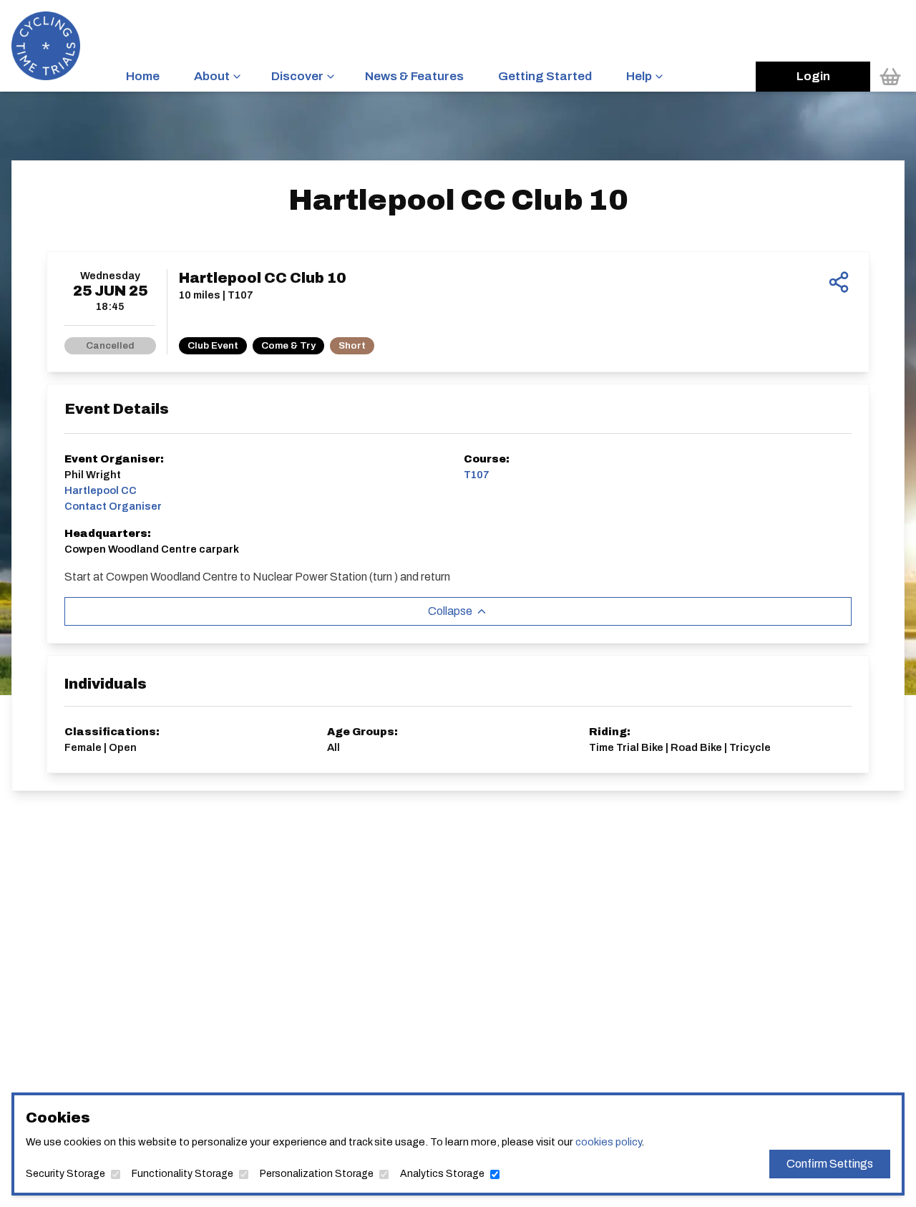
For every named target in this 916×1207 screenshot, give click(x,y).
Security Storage (65, 1173)
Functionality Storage (182, 1173)
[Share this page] (839, 282)
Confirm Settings (829, 1164)
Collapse (450, 611)
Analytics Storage (442, 1173)
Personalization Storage (317, 1173)
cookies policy (608, 1142)
